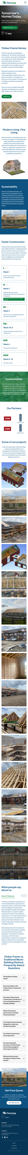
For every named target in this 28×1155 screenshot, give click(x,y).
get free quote (14, 1103)
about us (7, 96)
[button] (22, 896)
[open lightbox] (14, 863)
